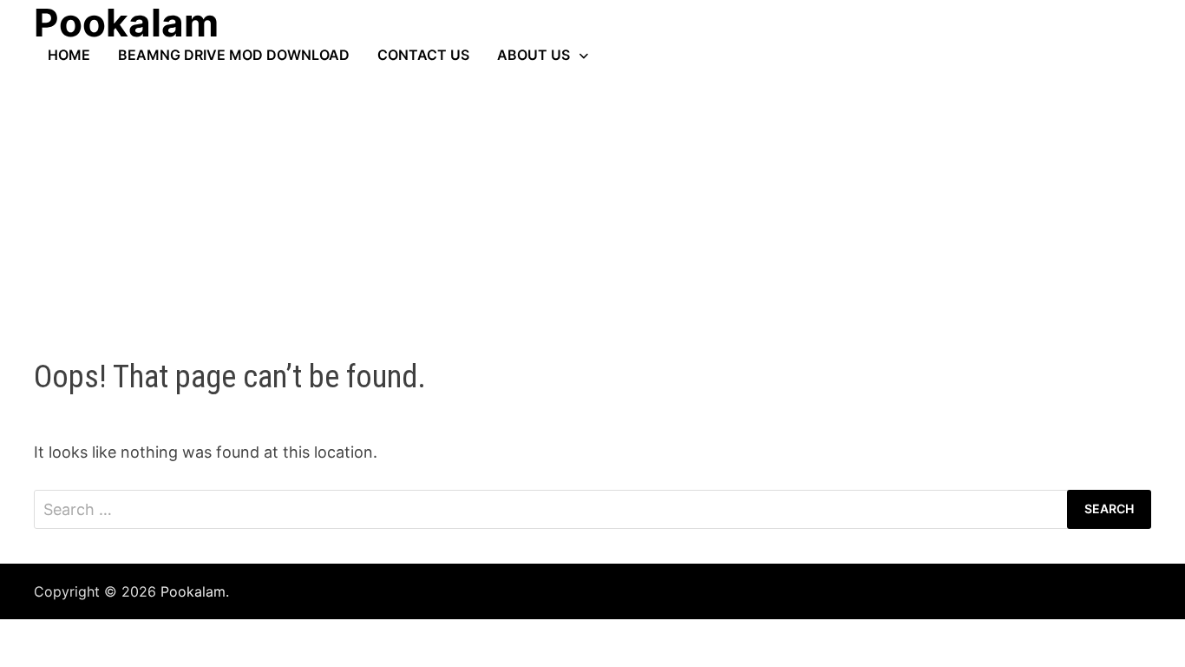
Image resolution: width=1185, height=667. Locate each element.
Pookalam (193, 591)
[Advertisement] (592, 193)
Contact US (423, 54)
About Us (533, 54)
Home (69, 54)
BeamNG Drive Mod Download (234, 54)
